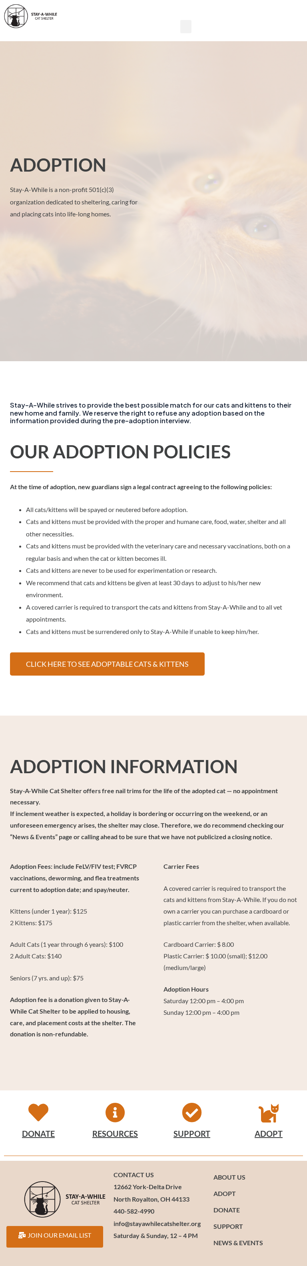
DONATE (38, 1133)
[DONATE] (38, 1112)
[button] (185, 26)
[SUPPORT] (192, 1112)
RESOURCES (115, 1133)
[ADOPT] (269, 1112)
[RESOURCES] (115, 1112)
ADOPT (269, 1133)
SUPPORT (191, 1133)
